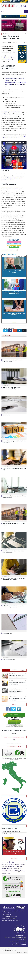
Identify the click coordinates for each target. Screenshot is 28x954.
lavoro (23, 864)
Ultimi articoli (5, 670)
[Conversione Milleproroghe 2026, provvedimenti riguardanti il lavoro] (14, 485)
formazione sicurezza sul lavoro (8, 864)
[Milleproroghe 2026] (14, 622)
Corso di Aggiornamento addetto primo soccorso (14, 313)
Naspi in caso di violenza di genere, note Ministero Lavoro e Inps (17, 676)
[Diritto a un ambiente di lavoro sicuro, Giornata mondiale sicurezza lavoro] (14, 26)
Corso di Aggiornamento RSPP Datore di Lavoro (14, 271)
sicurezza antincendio (10, 870)
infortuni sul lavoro (18, 864)
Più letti (14, 670)
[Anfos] (13, 898)
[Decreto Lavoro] (14, 404)
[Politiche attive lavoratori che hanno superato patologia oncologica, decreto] (14, 594)
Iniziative (24, 42)
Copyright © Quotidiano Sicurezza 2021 (11, 920)
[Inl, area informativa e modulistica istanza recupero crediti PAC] (14, 349)
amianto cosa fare (5, 862)
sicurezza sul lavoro (5, 871)
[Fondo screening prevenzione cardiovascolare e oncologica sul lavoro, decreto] (14, 567)
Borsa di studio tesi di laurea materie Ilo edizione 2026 (17, 699)
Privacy (14, 949)
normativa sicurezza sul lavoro (9, 250)
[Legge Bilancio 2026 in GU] (14, 648)
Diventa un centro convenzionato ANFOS (11, 831)
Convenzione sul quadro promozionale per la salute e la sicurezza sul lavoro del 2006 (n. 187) (15, 84)
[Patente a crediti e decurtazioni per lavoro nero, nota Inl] (14, 512)
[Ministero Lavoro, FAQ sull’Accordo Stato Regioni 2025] (14, 457)
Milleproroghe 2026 (7, 633)
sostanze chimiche (13, 871)
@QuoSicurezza (21, 730)
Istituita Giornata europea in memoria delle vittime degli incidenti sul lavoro (15, 691)
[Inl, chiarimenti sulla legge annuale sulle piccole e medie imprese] (14, 430)
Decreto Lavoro (6, 415)
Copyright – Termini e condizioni (9, 950)
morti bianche (4, 866)
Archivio (22, 670)
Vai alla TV (14, 733)
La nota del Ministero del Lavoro (9, 188)
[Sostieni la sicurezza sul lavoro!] (14, 855)
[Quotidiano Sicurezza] (14, 5)
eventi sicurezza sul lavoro (20, 862)
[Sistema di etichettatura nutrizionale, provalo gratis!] (14, 243)
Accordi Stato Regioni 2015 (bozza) (9, 828)
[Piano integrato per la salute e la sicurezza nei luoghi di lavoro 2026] (14, 540)
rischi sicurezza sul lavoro (11, 868)
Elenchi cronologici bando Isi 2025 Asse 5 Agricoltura (17, 683)
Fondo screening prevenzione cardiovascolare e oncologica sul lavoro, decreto (14, 579)
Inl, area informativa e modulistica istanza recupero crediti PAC (12, 360)
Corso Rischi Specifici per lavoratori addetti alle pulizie (14, 292)
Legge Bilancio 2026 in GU (9, 659)
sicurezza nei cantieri (19, 870)
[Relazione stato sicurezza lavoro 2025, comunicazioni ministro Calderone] (14, 376)
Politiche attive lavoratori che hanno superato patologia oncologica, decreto (13, 606)
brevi (11, 862)
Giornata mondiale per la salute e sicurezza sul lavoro (8, 57)
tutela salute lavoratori (6, 873)
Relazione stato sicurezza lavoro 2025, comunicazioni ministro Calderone (12, 388)
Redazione (8, 42)
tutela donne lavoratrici (21, 871)
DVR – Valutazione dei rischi (8, 833)
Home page (3, 949)
